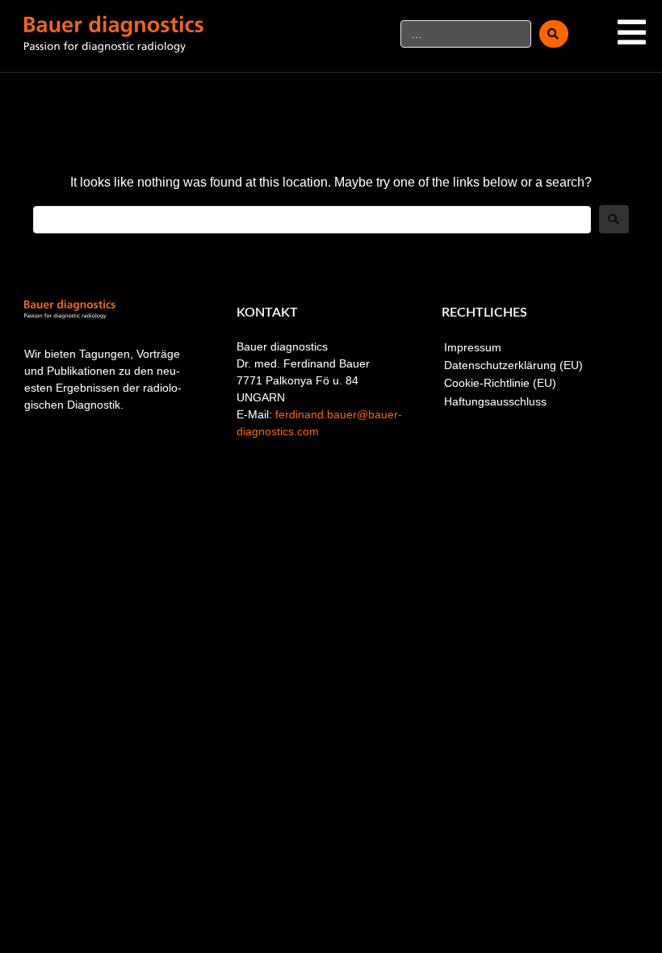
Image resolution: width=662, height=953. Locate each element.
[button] (632, 32)
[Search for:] (312, 219)
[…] (465, 34)
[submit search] (553, 34)
